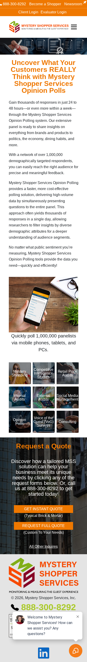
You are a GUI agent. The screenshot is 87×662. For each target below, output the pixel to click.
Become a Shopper (45, 4)
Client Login (28, 12)
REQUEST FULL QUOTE (43, 526)
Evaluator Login (54, 12)
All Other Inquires (43, 546)
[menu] (74, 27)
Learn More (29, 373)
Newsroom (73, 4)
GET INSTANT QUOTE (43, 509)
